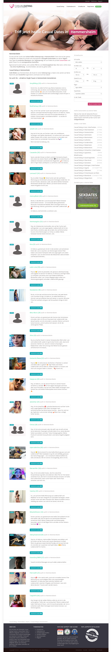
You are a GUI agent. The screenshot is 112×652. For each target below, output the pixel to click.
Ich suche (77, 59)
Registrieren (94, 7)
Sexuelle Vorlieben (41, 634)
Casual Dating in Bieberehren (88, 148)
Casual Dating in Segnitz (85, 168)
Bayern (28, 621)
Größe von (77, 72)
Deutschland (21, 621)
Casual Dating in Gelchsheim (88, 135)
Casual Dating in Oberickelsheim (88, 130)
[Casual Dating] (20, 6)
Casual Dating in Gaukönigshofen (88, 158)
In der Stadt (77, 97)
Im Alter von (77, 66)
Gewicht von (77, 78)
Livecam (87, 1)
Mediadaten (79, 650)
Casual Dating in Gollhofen (88, 140)
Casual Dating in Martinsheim (88, 137)
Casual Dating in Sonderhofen (88, 142)
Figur (75, 85)
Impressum (99, 650)
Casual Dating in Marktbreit (85, 175)
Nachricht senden (35, 101)
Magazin (100, 1)
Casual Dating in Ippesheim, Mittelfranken (88, 154)
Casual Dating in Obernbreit (88, 160)
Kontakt (85, 650)
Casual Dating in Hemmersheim (39, 621)
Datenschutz (91, 650)
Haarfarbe (77, 91)
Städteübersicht (71, 7)
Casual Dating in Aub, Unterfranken (88, 127)
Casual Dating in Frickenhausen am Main (88, 173)
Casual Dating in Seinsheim (88, 163)
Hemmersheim (52, 83)
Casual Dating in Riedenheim (88, 145)
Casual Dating (60, 7)
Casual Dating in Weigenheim (88, 178)
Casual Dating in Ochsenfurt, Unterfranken (88, 150)
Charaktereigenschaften (43, 633)
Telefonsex (94, 1)
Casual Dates (63, 60)
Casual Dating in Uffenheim (88, 170)
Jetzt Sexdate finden (95, 104)
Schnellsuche (81, 7)
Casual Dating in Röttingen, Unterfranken (88, 165)
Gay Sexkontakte (41, 636)
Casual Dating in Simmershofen (88, 132)
